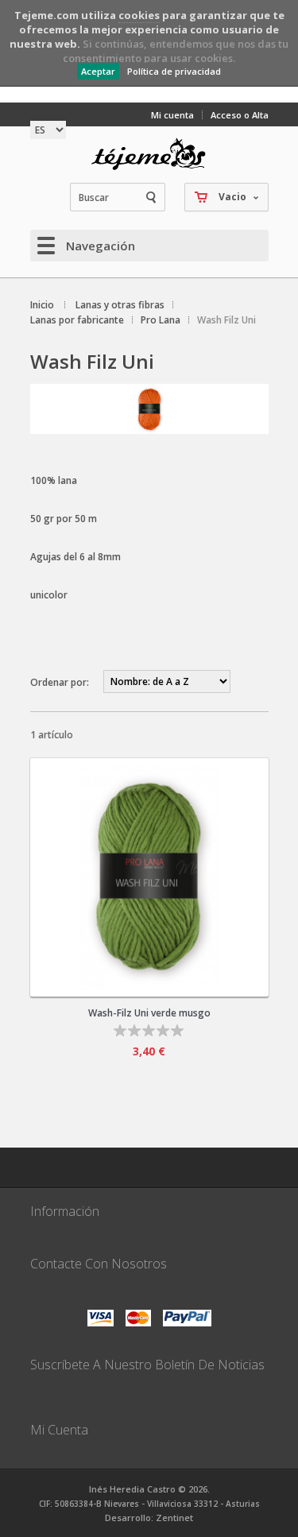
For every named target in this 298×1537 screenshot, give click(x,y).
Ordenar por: (59, 682)
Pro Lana (160, 320)
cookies (139, 15)
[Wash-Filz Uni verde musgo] (149, 877)
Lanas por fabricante (77, 320)
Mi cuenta (172, 114)
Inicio (42, 305)
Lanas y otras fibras (119, 305)
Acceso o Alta (240, 114)
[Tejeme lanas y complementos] (149, 154)
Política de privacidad (174, 71)
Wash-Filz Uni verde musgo (149, 1013)
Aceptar (98, 71)
